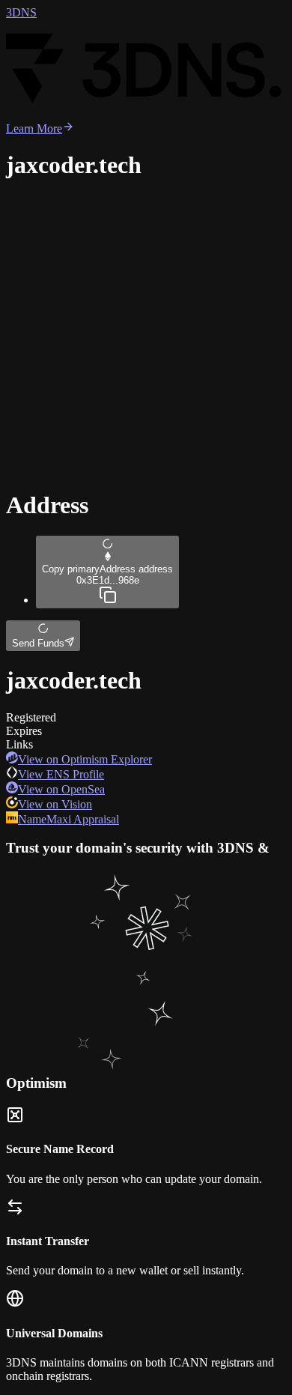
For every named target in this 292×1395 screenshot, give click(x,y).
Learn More (34, 128)
